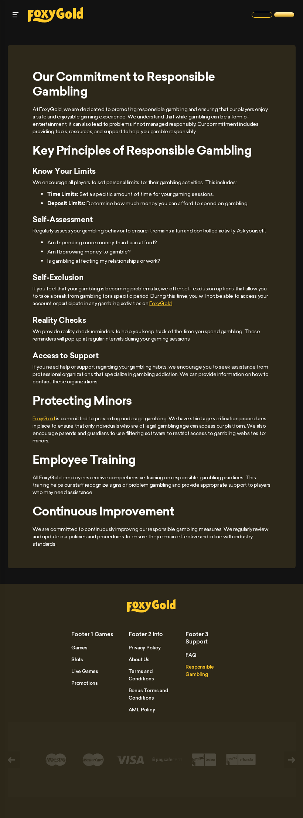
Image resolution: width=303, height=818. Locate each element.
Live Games (84, 671)
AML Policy (142, 709)
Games (79, 647)
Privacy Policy (145, 647)
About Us (139, 659)
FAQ (190, 655)
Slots (77, 659)
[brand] (262, 15)
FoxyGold (160, 303)
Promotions (84, 683)
